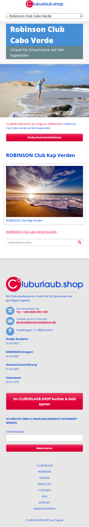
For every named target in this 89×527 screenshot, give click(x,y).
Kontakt (44, 502)
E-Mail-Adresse (15, 431)
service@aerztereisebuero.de (36, 322)
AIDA (44, 496)
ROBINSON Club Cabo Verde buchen (31, 232)
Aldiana (44, 478)
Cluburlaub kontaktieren (44, 137)
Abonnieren (44, 448)
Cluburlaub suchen (79, 242)
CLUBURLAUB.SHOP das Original (26, 124)
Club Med (44, 490)
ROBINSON (55, 124)
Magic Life (44, 484)
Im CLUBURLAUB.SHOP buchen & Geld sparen (44, 401)
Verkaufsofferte (45, 509)
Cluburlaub (44, 465)
